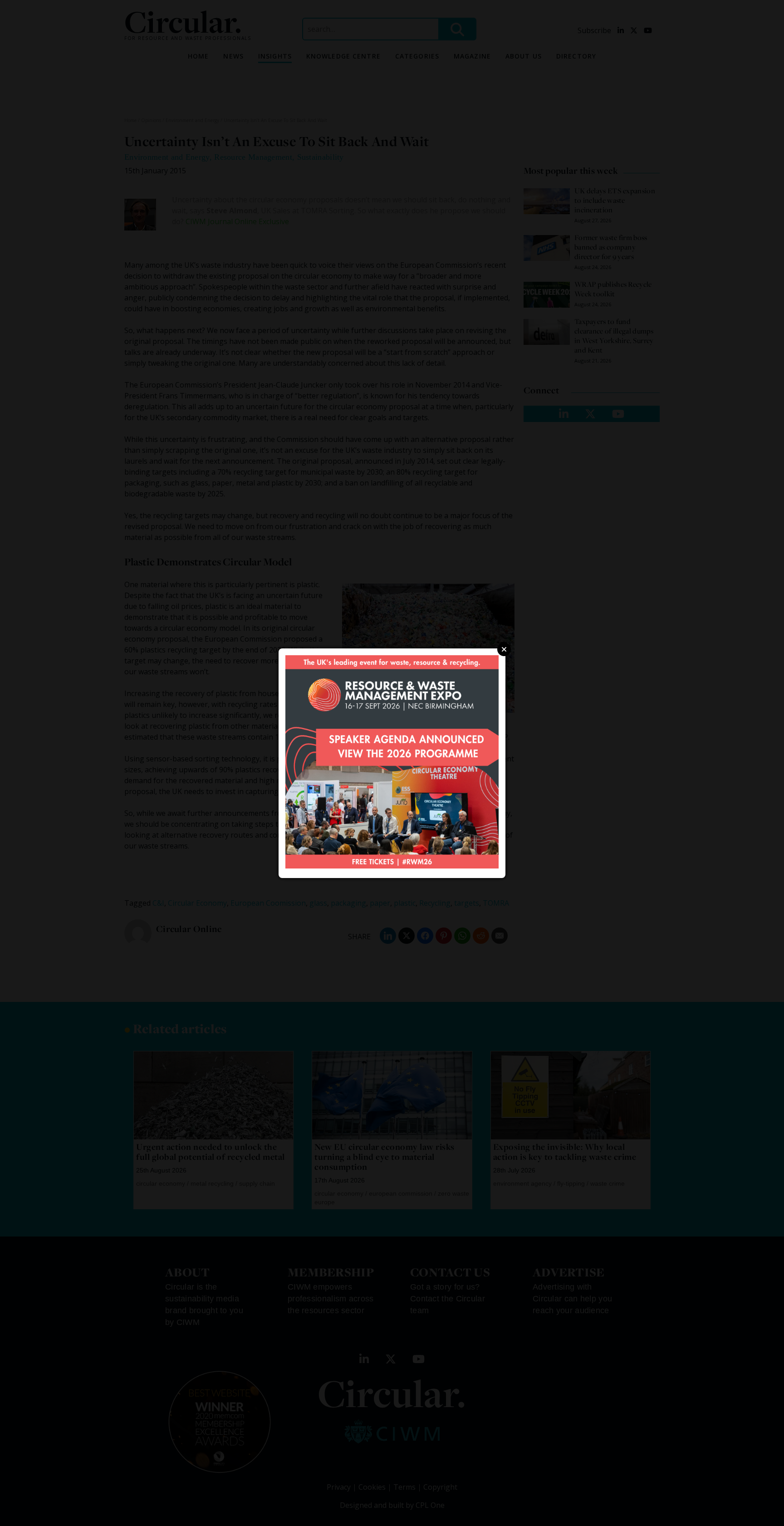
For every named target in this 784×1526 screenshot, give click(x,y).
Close (504, 649)
